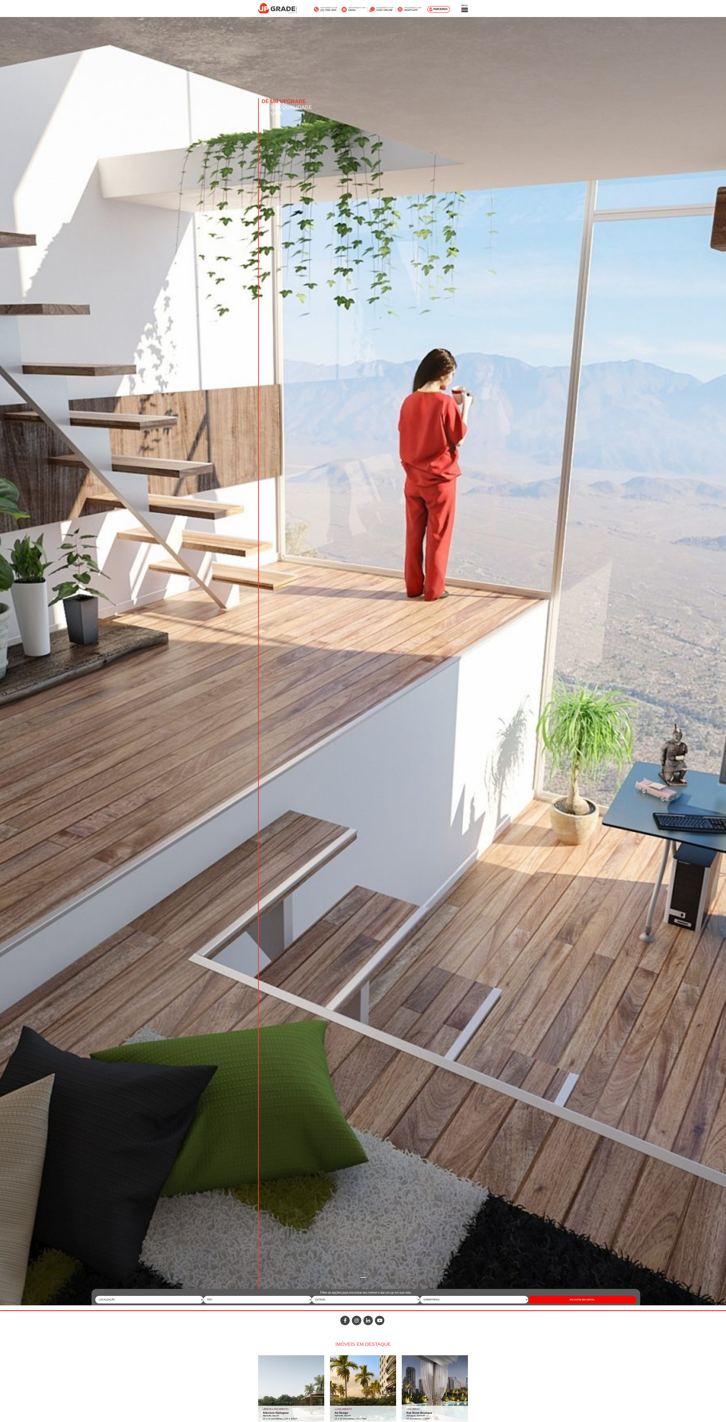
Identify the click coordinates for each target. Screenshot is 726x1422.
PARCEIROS (440, 9)
